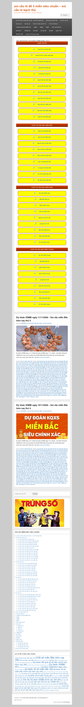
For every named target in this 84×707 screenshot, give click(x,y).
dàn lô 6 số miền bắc (44, 131)
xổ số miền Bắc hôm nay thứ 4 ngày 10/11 (42, 483)
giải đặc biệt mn (44, 199)
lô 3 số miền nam (44, 242)
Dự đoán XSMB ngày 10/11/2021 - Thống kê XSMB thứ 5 (37, 377)
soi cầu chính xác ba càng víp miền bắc (27, 542)
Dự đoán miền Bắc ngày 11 (42, 368)
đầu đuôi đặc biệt (44, 236)
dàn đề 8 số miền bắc (44, 104)
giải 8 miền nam (44, 205)
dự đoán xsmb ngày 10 (41, 376)
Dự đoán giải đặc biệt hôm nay (40, 365)
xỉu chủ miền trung (44, 255)
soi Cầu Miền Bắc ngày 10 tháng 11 (30, 389)
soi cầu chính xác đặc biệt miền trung (27, 610)
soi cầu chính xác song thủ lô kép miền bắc (28, 541)
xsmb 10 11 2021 (57, 395)
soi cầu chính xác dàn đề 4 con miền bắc (28, 551)
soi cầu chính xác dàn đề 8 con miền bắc (28, 554)
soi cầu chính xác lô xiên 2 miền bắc (27, 570)
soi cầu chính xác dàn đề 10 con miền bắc (28, 556)
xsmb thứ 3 (32, 484)
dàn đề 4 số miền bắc (44, 92)
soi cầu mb (51, 388)
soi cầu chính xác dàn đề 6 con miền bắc (28, 553)
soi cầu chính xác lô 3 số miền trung (26, 605)
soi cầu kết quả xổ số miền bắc (33, 388)
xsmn (37, 396)
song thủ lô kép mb (44, 74)
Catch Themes (66, 702)
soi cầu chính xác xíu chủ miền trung (27, 598)
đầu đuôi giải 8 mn (44, 230)
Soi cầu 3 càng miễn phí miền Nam (50, 383)
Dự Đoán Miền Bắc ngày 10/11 (28, 368)
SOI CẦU (35, 30)
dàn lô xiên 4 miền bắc (44, 155)
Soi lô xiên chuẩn (42, 392)
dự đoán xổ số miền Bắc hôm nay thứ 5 (56, 370)
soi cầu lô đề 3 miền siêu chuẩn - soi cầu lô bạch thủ (40, 323)
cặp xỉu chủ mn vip (44, 218)
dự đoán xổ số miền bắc (54, 368)
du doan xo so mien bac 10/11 (32, 453)
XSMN (41, 27)
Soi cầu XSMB (24, 391)
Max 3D (20, 627)
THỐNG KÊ (27, 30)
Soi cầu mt (27, 24)
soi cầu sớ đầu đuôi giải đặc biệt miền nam (28, 579)
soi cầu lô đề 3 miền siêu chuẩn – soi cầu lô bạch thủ (40, 8)
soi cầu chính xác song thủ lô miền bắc (27, 565)
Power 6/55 (20, 631)
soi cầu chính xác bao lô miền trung (26, 606)
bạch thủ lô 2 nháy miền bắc (44, 55)
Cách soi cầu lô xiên (23, 362)
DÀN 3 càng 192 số (35, 364)
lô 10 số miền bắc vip (44, 174)
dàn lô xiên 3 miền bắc (44, 149)
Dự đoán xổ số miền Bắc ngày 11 (33, 459)
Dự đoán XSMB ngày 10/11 (53, 376)
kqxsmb (62, 380)
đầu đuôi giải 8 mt (44, 292)
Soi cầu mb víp (64, 20)
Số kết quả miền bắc (23, 643)
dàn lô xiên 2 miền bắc (44, 143)
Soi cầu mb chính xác (51, 20)
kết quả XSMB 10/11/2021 (43, 380)
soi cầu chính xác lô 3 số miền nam (26, 601)
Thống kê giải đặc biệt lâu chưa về (31, 394)
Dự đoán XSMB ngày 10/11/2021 (29, 465)
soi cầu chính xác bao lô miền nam (26, 589)
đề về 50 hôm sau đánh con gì (30, 466)
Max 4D (20, 629)
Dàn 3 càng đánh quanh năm (47, 364)
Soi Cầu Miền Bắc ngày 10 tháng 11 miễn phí (49, 389)
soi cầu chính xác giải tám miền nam (27, 584)
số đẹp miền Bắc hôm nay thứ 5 (50, 382)
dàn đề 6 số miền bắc (44, 98)
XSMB (35, 27)
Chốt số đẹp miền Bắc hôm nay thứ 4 (48, 450)
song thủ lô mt (44, 280)
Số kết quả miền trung (23, 646)
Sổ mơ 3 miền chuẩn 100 (39, 24)
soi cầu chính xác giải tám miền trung (27, 603)
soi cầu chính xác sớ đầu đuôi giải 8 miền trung (29, 594)
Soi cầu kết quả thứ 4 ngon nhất (28, 475)
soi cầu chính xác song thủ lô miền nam (27, 580)
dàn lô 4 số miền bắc (44, 117)
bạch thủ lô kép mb (44, 68)
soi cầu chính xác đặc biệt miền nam (27, 586)
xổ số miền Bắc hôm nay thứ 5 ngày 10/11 (42, 395)
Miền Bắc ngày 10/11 (24, 382)
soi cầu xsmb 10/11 (44, 391)
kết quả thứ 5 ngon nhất (48, 379)
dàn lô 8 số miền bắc (44, 137)
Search (35, 494)
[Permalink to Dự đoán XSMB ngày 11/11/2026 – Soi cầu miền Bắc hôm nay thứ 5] (42, 351)
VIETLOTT (18, 30)
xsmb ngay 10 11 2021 (24, 396)
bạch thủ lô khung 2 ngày (32, 34)
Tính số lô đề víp (53, 24)
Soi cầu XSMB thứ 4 (20, 480)
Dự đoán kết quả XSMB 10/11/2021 (42, 367)
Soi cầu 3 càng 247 (22, 383)
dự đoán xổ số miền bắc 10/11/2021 (29, 457)
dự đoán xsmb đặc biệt (30, 463)
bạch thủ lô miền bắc (44, 49)
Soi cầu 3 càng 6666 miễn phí (34, 383)
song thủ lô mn (44, 224)
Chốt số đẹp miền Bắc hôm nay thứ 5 (48, 362)
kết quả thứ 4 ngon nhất (59, 466)
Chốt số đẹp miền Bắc (34, 362)
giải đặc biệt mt (44, 261)
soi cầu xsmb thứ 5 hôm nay (30, 392)
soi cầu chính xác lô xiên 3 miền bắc (27, 568)
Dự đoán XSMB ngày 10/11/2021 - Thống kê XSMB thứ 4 (50, 465)
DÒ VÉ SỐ (43, 30)
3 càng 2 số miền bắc (44, 168)
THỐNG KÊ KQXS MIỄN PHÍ (23, 27)
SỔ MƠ (51, 30)
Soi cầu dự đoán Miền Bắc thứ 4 (52, 472)
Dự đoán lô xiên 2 (55, 367)
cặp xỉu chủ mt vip (44, 286)
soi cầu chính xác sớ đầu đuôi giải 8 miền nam (29, 587)
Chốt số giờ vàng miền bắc (25, 658)
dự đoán (31, 365)
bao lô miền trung (44, 273)
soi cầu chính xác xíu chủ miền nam (26, 582)
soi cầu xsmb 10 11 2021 (34, 391)
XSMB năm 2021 (47, 688)
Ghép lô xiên (29, 379)
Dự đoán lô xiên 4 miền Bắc (25, 456)
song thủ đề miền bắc (44, 86)
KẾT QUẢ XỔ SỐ (56, 27)
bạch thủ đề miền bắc (44, 80)
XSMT (47, 27)
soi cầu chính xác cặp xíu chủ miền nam (27, 591)
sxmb (52, 392)
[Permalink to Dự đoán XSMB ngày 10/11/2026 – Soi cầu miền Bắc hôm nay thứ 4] (42, 439)
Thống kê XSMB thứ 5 (58, 394)
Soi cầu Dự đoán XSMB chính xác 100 (35, 386)
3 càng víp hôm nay (40, 361)
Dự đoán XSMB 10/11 (34, 374)
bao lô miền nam (44, 211)
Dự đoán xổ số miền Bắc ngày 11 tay (38, 371)
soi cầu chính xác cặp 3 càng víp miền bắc (28, 549)
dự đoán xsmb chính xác (45, 374)
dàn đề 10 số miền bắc (44, 110)
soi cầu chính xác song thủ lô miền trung (27, 600)
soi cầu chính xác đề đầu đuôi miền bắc (27, 574)
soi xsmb (48, 392)
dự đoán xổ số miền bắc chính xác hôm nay (36, 370)
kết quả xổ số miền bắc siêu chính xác (28, 380)
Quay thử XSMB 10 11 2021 (36, 382)
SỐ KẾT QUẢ (19, 34)
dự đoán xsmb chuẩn (57, 374)
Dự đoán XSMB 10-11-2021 (22, 374)
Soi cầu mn (19, 24)
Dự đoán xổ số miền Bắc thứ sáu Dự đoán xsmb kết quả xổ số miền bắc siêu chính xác (41, 459)
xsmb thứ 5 (32, 396)
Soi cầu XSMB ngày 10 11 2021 (57, 391)
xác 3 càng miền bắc (44, 162)
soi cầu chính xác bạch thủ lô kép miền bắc (28, 546)
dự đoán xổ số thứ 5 (54, 373)
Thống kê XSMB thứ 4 (60, 481)
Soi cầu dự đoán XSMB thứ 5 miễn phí (53, 386)
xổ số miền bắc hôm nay (26, 395)
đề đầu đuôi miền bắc (44, 180)
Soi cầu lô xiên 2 (44, 388)
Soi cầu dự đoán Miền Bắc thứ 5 (46, 385)
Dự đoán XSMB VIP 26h (56, 377)
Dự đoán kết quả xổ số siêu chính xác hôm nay (34, 455)
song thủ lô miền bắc (44, 61)
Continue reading (45, 357)
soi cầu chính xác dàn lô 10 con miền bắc (28, 558)
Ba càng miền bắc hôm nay (52, 361)
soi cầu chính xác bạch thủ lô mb (26, 548)
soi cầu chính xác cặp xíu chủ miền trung (28, 608)
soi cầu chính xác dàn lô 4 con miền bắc (27, 560)
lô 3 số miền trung (44, 304)
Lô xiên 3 (25, 469)
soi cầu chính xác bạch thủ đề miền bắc (27, 544)
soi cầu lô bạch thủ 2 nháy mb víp (26, 539)
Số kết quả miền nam (23, 645)
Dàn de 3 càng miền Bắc (60, 364)
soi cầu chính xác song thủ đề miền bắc (27, 563)
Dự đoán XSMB (63, 373)
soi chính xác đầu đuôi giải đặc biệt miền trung (29, 596)
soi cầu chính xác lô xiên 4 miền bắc (27, 567)
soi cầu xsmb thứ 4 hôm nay (32, 480)
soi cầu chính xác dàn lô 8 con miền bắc (27, 575)
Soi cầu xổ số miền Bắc (30, 684)
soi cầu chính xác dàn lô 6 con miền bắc (27, 572)
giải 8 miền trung (44, 267)
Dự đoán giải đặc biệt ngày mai (55, 365)
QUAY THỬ (59, 30)
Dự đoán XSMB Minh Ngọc (29, 376)
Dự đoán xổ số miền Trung (43, 373)
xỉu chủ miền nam (44, 193)
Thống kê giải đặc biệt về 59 (46, 394)
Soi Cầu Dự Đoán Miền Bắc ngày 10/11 (29, 385)
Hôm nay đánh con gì (37, 379)
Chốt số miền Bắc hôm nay (24, 364)
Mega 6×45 (20, 626)
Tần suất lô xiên (57, 392)
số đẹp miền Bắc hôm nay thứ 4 (58, 469)
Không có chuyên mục (55, 380)
